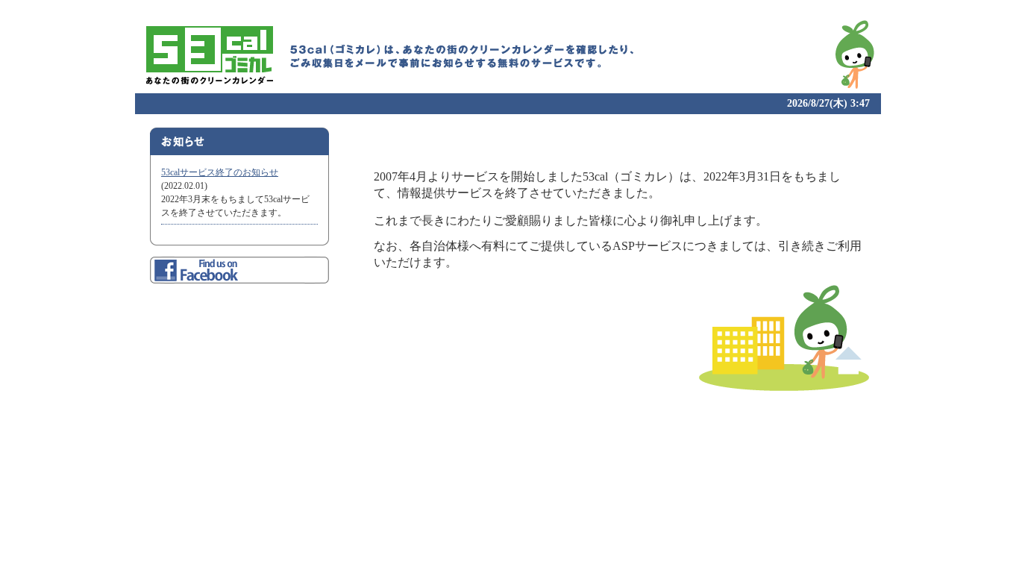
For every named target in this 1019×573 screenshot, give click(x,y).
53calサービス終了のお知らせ (219, 172)
